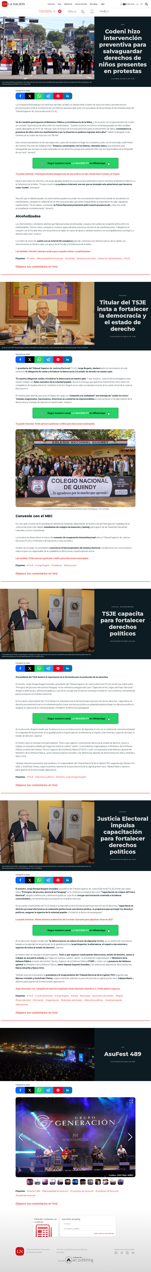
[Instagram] (127, 1253)
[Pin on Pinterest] (58, 96)
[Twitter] (122, 1253)
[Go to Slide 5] (60, 1182)
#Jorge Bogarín (42, 565)
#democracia (70, 565)
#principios (85, 996)
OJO (122, 1047)
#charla (74, 996)
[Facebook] (116, 1253)
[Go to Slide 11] (105, 1182)
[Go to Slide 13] (120, 1182)
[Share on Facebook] (20, 96)
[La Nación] (13, 4)
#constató (70, 258)
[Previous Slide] (21, 1137)
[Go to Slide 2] (37, 1182)
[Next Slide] (130, 1137)
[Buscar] (146, 4)
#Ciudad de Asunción (26, 1195)
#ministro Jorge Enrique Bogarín (71, 777)
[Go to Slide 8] (83, 1182)
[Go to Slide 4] (52, 1182)
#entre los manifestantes (110, 258)
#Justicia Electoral (44, 996)
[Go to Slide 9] (90, 1182)
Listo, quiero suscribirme (104, 1233)
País (122, 24)
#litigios (119, 996)
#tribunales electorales (71, 1000)
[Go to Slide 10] (98, 1182)
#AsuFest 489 (33, 1191)
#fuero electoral (23, 1000)
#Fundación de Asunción (107, 1191)
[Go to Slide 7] (75, 1182)
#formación (38, 1000)
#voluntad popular (113, 1000)
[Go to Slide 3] (45, 1182)
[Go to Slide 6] (67, 1182)
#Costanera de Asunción (82, 1191)
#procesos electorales (103, 996)
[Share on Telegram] (48, 96)
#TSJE (127, 258)
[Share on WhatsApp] (39, 96)
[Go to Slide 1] (30, 1182)
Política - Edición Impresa (123, 607)
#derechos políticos (44, 777)
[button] (75, 1137)
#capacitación (52, 1000)
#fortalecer (56, 565)
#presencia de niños (86, 258)
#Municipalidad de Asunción (50, 258)
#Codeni (31, 258)
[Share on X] (29, 96)
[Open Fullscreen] (131, 1101)
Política (122, 295)
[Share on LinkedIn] (67, 96)
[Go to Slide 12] (113, 1182)
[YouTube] (133, 1253)
